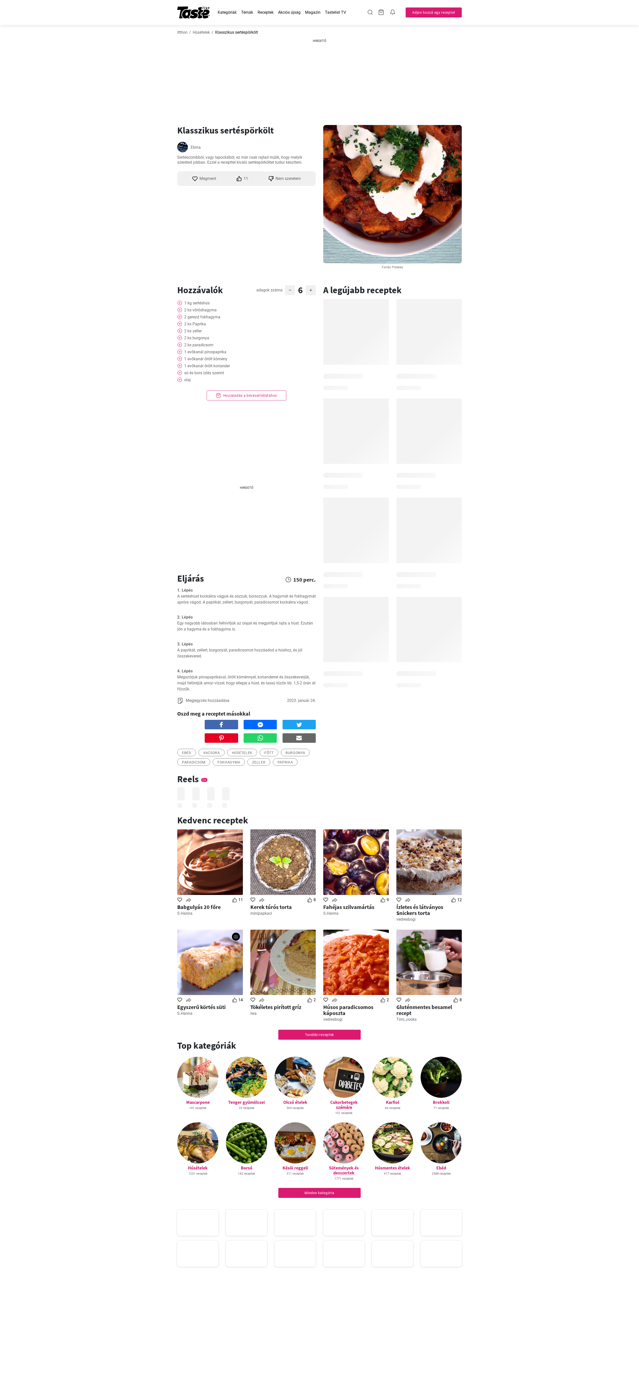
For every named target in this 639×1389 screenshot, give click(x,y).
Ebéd (441, 1168)
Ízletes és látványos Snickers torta (419, 910)
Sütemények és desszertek (344, 1170)
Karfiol (392, 1102)
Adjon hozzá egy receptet (433, 12)
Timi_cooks (406, 1019)
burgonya (295, 753)
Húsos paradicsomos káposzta (348, 1010)
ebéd (186, 753)
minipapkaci (261, 913)
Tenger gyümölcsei (246, 1102)
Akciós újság (289, 12)
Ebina (196, 147)
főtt (269, 753)
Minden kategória (319, 1193)
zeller (258, 762)
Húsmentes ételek (392, 1168)
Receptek (266, 12)
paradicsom (193, 762)
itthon (182, 32)
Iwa (253, 1013)
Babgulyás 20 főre (199, 907)
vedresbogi (406, 919)
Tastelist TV (335, 12)
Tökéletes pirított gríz (275, 1007)
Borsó (246, 1168)
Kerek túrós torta (271, 907)
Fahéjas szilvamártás (348, 907)
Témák (247, 12)
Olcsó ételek (295, 1102)
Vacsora (211, 753)
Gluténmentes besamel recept (424, 1010)
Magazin (312, 12)
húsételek (242, 753)
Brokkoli (441, 1102)
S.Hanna (184, 913)
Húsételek (201, 32)
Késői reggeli (295, 1168)
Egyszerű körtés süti (201, 1007)
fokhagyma (228, 762)
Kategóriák (227, 12)
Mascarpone (198, 1102)
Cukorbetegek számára (344, 1104)
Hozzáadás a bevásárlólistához (249, 395)
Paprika (285, 762)
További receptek (319, 1035)
